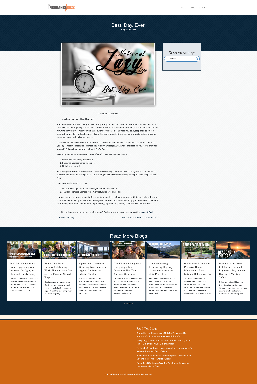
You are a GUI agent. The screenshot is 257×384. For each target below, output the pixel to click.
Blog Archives (198, 8)
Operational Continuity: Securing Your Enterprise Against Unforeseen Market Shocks (58, 269)
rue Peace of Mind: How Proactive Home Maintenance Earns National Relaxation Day (162, 269)
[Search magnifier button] (197, 59)
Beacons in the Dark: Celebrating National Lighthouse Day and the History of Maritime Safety (197, 270)
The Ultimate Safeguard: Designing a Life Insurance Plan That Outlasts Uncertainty (92, 269)
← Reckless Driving (65, 217)
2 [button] (127, 303)
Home (182, 8)
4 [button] (132, 303)
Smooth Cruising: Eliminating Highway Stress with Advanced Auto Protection (126, 269)
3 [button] (130, 303)
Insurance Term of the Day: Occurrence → (141, 217)
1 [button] (124, 303)
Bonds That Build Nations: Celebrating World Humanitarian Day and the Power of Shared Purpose (23, 270)
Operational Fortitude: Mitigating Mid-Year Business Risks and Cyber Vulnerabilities (233, 269)
